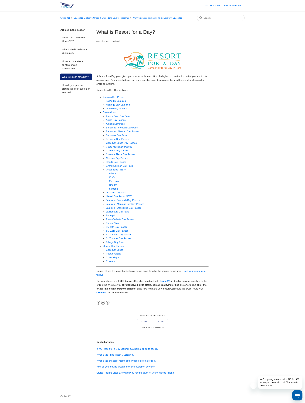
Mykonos (114, 181)
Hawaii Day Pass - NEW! (119, 196)
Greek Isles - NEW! (116, 169)
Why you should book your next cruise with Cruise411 (157, 18)
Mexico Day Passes (113, 246)
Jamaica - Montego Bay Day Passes (125, 204)
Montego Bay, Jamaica (118, 104)
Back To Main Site (232, 5)
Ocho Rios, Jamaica (116, 108)
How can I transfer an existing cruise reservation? (73, 65)
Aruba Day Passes (116, 120)
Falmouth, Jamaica (116, 100)
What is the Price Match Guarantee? (74, 51)
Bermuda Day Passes (117, 139)
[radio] (144, 321)
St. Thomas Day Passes (119, 238)
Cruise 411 (65, 18)
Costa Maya (112, 257)
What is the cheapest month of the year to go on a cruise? (126, 360)
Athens (112, 173)
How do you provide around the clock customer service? (76, 89)
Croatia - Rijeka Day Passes (121, 154)
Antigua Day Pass (115, 123)
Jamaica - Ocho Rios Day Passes (124, 207)
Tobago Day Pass (115, 242)
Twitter (103, 303)
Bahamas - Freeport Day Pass (122, 127)
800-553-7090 (212, 5)
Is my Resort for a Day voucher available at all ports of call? (127, 348)
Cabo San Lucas (114, 249)
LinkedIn (108, 303)
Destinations (109, 112)
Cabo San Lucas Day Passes (121, 142)
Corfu (112, 177)
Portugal (110, 215)
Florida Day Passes (116, 162)
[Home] (72, 7)
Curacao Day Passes (117, 158)
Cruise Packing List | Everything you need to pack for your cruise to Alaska (135, 372)
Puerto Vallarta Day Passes (120, 219)
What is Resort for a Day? (75, 76)
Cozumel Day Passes (117, 150)
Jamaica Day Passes (114, 97)
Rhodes (113, 185)
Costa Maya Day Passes (119, 146)
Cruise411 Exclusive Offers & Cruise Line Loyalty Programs (101, 18)
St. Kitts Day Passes (117, 227)
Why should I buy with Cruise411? (73, 39)
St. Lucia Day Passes (117, 230)
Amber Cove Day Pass (118, 116)
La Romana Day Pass (117, 211)
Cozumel (110, 261)
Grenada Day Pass (116, 192)
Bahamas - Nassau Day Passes (123, 131)
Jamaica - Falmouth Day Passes (123, 200)
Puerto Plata (112, 223)
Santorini (113, 188)
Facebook (98, 303)
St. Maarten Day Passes (119, 234)
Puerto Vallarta (113, 253)
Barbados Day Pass (116, 135)
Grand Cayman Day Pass (119, 165)
